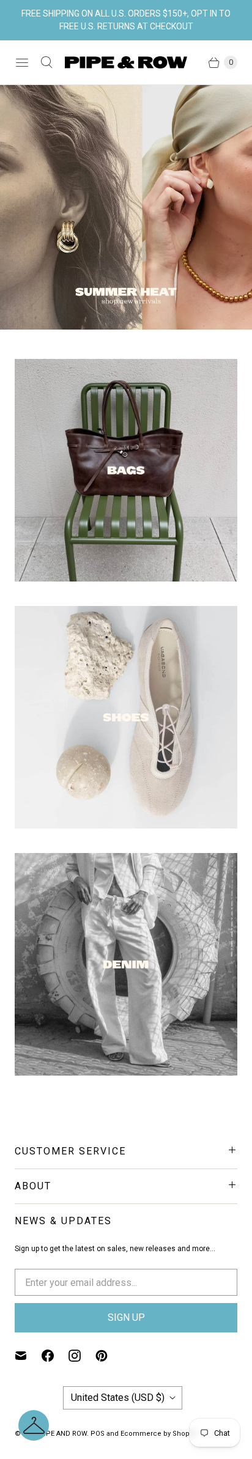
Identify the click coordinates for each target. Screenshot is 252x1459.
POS (98, 1434)
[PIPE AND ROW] (126, 62)
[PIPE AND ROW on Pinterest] (108, 1355)
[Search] (46, 62)
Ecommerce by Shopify (158, 1434)
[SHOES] (126, 717)
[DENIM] (126, 964)
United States (118, 1397)
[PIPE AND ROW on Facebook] (55, 1355)
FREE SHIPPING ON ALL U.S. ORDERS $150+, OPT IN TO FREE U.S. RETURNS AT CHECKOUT (126, 20)
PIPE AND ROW (63, 1434)
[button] (33, 1425)
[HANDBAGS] (126, 470)
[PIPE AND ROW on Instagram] (82, 1355)
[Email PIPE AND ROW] (28, 1355)
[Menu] (22, 62)
